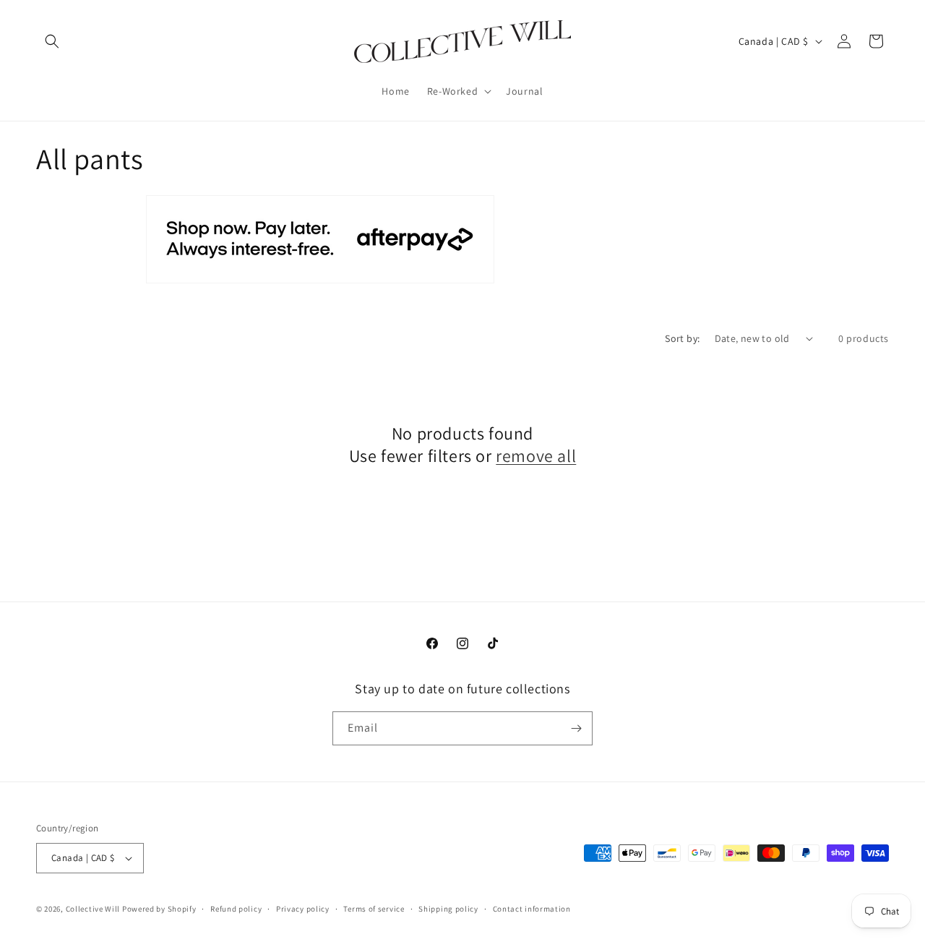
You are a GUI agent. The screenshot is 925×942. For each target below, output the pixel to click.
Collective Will (93, 909)
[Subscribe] (576, 728)
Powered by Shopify (159, 909)
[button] (52, 41)
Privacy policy (303, 909)
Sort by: (682, 338)
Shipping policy (448, 909)
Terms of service (373, 909)
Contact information (532, 909)
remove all (536, 456)
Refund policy (236, 909)
